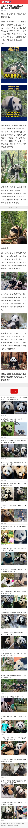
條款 (12, 825)
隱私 (15, 825)
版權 (17, 825)
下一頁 (14, 391)
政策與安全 (8, 825)
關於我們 (3, 825)
